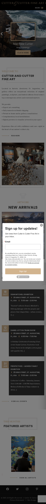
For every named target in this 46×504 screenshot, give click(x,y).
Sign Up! (23, 271)
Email (7, 242)
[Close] (41, 225)
